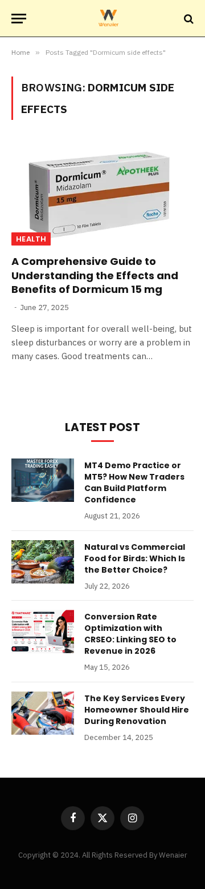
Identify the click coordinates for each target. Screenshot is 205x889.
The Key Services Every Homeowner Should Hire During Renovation (136, 710)
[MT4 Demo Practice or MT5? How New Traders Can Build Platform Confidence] (42, 480)
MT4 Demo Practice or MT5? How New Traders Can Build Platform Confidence (134, 482)
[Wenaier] (108, 18)
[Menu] (18, 18)
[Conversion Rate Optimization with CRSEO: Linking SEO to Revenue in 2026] (42, 631)
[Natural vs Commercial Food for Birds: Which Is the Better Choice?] (42, 562)
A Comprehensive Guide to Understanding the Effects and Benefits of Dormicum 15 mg (94, 275)
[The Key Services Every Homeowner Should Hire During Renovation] (42, 713)
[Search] (188, 18)
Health (31, 239)
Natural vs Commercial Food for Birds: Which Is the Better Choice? (134, 558)
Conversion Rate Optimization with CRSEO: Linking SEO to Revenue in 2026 (130, 634)
